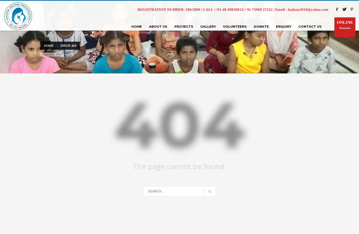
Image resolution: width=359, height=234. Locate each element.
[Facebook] (337, 9)
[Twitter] (344, 9)
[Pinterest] (351, 9)
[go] (209, 191)
